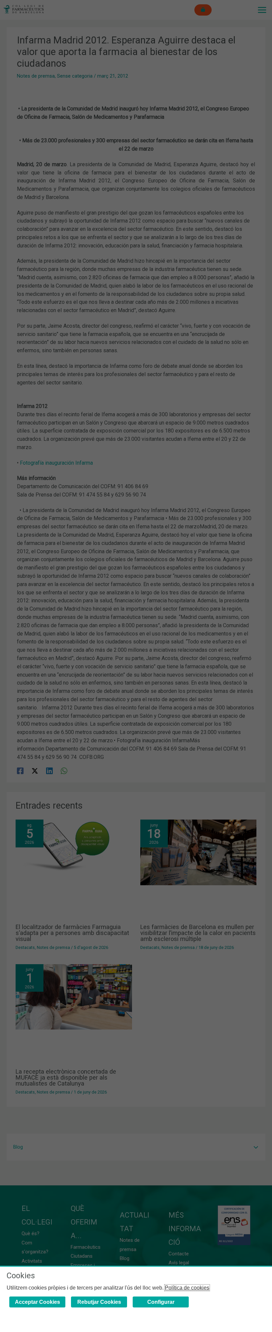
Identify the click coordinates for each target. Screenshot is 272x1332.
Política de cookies (187, 1288)
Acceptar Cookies (37, 1302)
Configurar (160, 1302)
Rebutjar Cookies (99, 1302)
